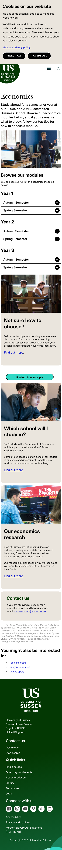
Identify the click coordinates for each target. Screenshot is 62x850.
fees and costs (18, 662)
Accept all (39, 55)
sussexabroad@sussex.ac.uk (29, 611)
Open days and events (19, 772)
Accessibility (13, 817)
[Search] (58, 71)
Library (10, 782)
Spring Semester (15, 210)
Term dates (12, 788)
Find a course (14, 766)
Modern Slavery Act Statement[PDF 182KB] (24, 829)
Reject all (14, 55)
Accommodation (16, 777)
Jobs (9, 793)
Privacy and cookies (18, 822)
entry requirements (20, 667)
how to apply (17, 671)
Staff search (13, 752)
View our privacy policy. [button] (17, 47)
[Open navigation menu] (49, 68)
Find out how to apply (29, 377)
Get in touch (13, 747)
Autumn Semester (16, 202)
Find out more (13, 352)
